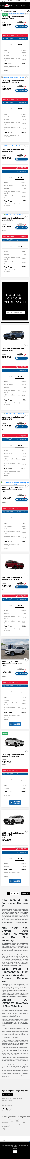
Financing (19, 1117)
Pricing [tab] (20, 44)
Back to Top (25, 893)
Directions (25, 1122)
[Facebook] (3, 1109)
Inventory (5, 1117)
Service (12, 1117)
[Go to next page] (14, 893)
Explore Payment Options (8, 35)
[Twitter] (10, 1109)
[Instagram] (6, 1109)
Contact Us (8, 1094)
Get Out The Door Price (9, 39)
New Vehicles (5, 1120)
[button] (21, 35)
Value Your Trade (22, 38)
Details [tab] (10, 44)
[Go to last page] (18, 893)
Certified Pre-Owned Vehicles (5, 1128)
